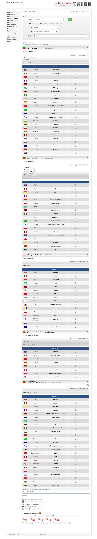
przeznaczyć (55, 228)
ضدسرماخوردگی (55, 446)
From (31, 27)
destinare (55, 276)
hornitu (53, 95)
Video (48, 44)
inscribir (55, 406)
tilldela (58, 474)
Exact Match (33, 23)
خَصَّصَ (55, 283)
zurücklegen (55, 84)
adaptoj (58, 210)
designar (49, 224)
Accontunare (55, 98)
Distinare (55, 290)
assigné (55, 377)
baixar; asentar (60, 224)
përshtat (53, 210)
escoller (54, 224)
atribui (55, 439)
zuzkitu (58, 95)
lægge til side (60, 105)
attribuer (55, 410)
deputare (58, 304)
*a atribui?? (55, 467)
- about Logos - (43, 534)
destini (52, 220)
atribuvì (56, 463)
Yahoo (39, 44)
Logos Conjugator (49, 48)
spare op (54, 105)
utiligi (59, 220)
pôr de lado (56, 131)
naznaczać (59, 373)
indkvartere (55, 107)
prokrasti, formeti (58, 110)
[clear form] (66, 19)
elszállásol (55, 120)
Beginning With (50, 23)
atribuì (55, 456)
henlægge (49, 105)
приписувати (55, 482)
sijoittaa (55, 301)
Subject (30, 36)
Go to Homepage (29, 43)
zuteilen (56, 362)
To (31, 31)
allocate (55, 272)
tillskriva (53, 474)
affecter (55, 196)
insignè (55, 315)
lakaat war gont (55, 431)
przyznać (55, 460)
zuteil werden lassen (56, 413)
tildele (55, 453)
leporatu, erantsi (57, 428)
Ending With (58, 23)
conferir (62, 446)
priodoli (57, 485)
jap (55, 424)
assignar (55, 102)
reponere (55, 124)
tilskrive (55, 435)
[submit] (70, 19)
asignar (56, 77)
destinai (55, 319)
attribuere (58, 449)
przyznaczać (52, 373)
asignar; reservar (58, 117)
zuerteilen (47, 413)
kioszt (55, 366)
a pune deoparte (55, 135)
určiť (55, 239)
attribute (55, 399)
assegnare (53, 355)
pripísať (55, 471)
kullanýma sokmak (55, 246)
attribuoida (55, 442)
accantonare (55, 73)
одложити (55, 138)
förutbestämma (55, 327)
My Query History (30, 11)
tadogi (53, 485)
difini (56, 220)
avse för (55, 242)
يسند (57, 420)
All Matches (41, 23)
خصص (55, 206)
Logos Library (25, 44)
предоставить (55, 417)
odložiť (55, 142)
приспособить (55, 203)
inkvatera (55, 146)
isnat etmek (55, 478)
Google (31, 44)
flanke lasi (51, 110)
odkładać (55, 127)
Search (30, 19)
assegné (55, 370)
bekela (55, 153)
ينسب (54, 420)
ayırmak (55, 149)
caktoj (55, 286)
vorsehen (58, 199)
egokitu (56, 213)
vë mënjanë (54, 91)
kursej (59, 91)
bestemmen (55, 217)
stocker (56, 80)
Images (35, 44)
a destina (55, 231)
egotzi (51, 428)
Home (23, 11)
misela (55, 249)
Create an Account (85, 11)
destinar (51, 117)
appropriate (55, 69)
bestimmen (53, 199)
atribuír (49, 446)
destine (56, 185)
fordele (55, 293)
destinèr (55, 308)
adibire (55, 188)
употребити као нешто (53, 235)
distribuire (58, 355)
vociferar (62, 235)
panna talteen (55, 113)
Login (77, 11)
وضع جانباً (55, 88)
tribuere (53, 449)
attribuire (55, 403)
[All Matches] (88, 48)
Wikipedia (43, 44)
